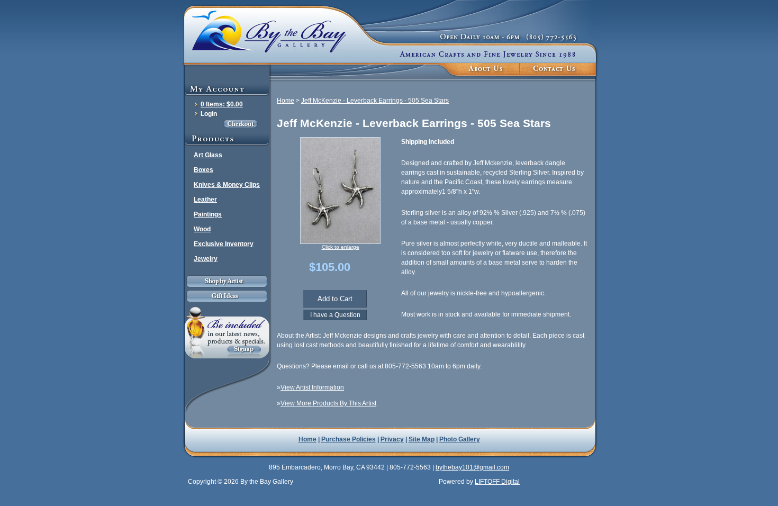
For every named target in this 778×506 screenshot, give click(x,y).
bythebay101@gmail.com (472, 467)
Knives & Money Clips (227, 184)
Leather (205, 199)
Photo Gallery (459, 439)
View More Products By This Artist (328, 403)
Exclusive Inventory (224, 244)
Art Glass (208, 155)
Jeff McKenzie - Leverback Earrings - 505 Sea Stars (375, 100)
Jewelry (206, 259)
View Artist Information (312, 387)
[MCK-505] (340, 242)
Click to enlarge (340, 247)
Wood (202, 229)
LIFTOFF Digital (497, 481)
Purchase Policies (348, 439)
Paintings (208, 214)
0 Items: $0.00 (222, 104)
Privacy (392, 439)
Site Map (422, 439)
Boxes (203, 170)
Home (285, 100)
